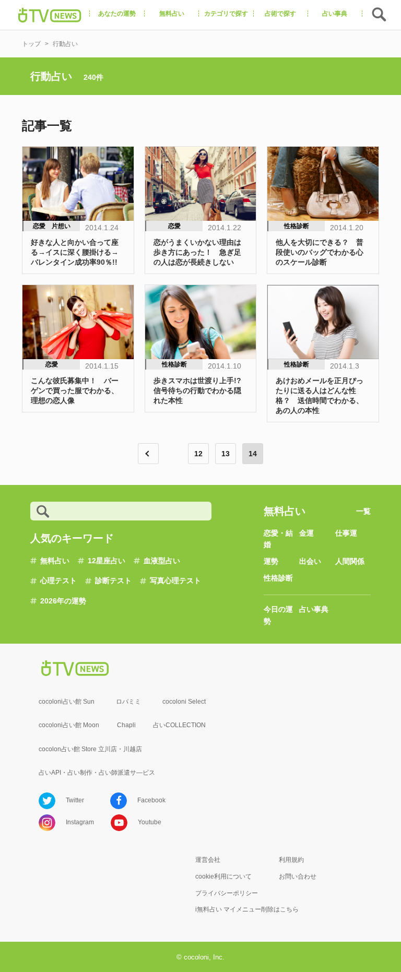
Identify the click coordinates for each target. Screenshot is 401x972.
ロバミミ (128, 701)
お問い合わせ (297, 876)
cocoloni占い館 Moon (69, 725)
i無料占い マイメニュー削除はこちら (247, 909)
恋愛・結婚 (278, 539)
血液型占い (162, 560)
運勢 (271, 561)
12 (198, 453)
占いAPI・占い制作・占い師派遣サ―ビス (97, 772)
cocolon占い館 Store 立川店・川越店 (90, 749)
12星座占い (106, 560)
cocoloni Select (184, 701)
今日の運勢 (278, 615)
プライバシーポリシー (226, 893)
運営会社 (207, 859)
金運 (306, 533)
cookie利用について (223, 876)
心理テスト (58, 580)
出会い (310, 561)
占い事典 (313, 609)
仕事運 (346, 533)
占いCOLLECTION (179, 725)
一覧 (363, 511)
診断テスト (113, 580)
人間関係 (349, 561)
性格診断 (278, 578)
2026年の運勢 (63, 601)
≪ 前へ (148, 453)
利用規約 (291, 859)
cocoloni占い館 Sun (67, 701)
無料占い (54, 560)
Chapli (126, 725)
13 (225, 453)
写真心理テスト (175, 580)
